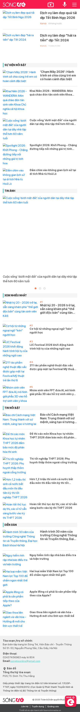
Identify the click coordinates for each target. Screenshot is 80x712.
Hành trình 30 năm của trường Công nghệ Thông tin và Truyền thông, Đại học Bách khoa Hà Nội (58, 535)
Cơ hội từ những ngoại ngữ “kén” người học (51, 330)
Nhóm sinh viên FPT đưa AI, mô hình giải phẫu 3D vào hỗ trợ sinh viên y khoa (52, 392)
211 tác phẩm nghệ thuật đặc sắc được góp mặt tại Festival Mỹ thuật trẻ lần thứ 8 (52, 367)
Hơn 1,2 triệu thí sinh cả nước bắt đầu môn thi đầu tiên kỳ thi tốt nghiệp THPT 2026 (51, 481)
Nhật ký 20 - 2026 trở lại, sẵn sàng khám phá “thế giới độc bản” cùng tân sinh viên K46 (57, 309)
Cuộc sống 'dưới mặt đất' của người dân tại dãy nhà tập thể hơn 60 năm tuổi (53, 122)
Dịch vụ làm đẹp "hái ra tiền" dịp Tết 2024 (58, 37)
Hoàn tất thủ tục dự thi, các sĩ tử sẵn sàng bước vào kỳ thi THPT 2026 (53, 506)
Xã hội (43, 23)
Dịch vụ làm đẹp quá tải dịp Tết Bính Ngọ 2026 (58, 15)
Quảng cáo (53, 706)
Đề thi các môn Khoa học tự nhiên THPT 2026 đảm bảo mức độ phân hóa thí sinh (52, 435)
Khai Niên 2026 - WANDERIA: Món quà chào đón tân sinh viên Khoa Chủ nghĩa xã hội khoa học (51, 92)
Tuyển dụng (38, 706)
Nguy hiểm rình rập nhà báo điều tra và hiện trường (53, 557)
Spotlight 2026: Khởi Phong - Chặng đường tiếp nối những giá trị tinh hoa (53, 147)
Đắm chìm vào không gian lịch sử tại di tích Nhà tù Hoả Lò (53, 172)
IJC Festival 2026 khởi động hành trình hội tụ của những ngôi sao (51, 346)
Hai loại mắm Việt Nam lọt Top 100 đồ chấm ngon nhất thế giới (51, 573)
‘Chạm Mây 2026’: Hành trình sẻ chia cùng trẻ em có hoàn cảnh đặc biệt (58, 75)
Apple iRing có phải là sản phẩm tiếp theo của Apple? (53, 593)
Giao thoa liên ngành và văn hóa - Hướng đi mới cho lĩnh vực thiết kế (52, 614)
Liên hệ (24, 706)
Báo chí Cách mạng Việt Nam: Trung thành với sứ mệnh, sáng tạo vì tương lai (57, 418)
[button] (35, 288)
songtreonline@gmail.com (25, 661)
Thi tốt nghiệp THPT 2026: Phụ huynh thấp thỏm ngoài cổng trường (53, 460)
